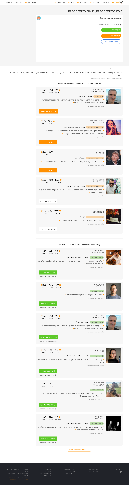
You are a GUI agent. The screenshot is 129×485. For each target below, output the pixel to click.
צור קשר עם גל (46, 272)
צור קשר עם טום (47, 229)
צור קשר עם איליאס (47, 111)
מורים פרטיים (97, 3)
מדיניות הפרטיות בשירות (16, 479)
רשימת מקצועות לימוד (69, 469)
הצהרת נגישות (47, 475)
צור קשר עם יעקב (46, 405)
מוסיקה (107, 69)
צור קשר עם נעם (47, 438)
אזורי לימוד (72, 471)
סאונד (101, 69)
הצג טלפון (46, 142)
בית (122, 69)
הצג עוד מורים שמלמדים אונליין (79, 450)
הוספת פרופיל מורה (94, 469)
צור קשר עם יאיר (47, 303)
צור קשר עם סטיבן (46, 201)
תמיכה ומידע (61, 3)
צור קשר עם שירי (47, 371)
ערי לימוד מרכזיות (70, 473)
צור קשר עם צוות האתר (45, 473)
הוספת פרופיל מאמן (94, 471)
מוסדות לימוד (48, 471)
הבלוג (72, 3)
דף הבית (106, 3)
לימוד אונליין (83, 3)
